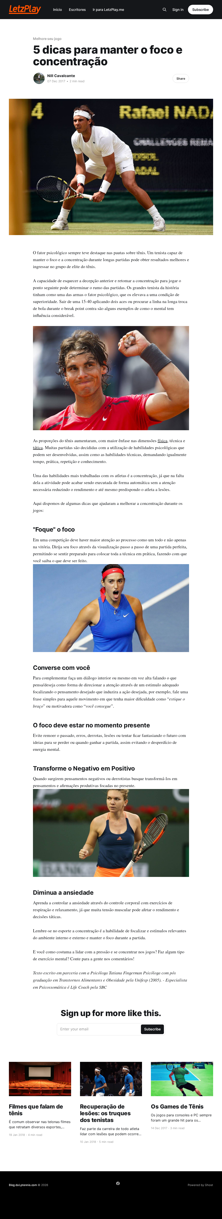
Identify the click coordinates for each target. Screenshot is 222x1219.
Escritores (77, 9)
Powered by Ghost (200, 1185)
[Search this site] (164, 9)
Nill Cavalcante (61, 76)
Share (180, 78)
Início (57, 9)
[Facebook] (118, 1183)
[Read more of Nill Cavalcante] (39, 78)
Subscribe (200, 9)
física (162, 440)
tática (38, 447)
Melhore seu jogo (47, 38)
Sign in (178, 9)
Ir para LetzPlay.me (108, 9)
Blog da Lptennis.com (23, 1185)
